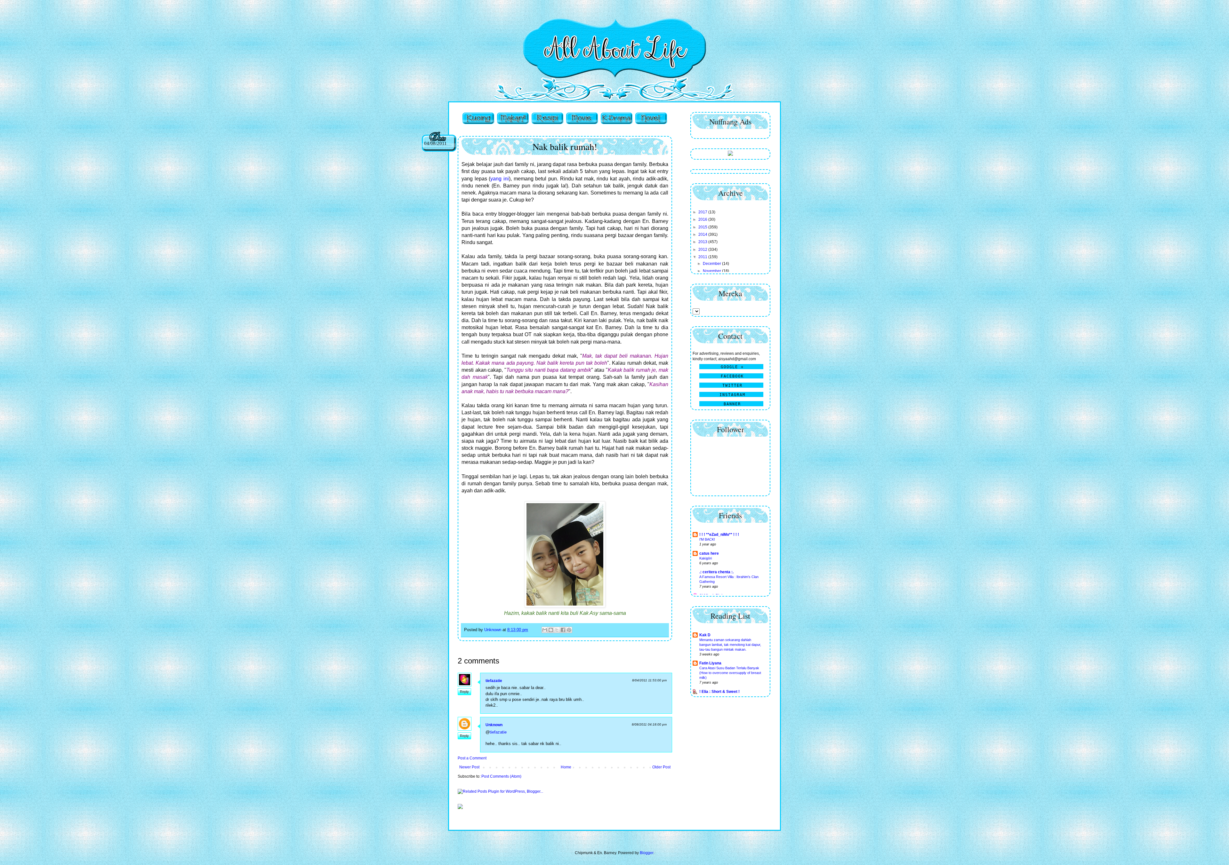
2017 (703, 212)
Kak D (705, 635)
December (712, 263)
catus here (709, 553)
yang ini (499, 178)
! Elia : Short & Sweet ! (719, 691)
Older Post (661, 767)
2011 (703, 257)
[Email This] (545, 630)
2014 (703, 234)
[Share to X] (557, 630)
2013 (703, 242)
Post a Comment (472, 758)
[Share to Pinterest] (569, 630)
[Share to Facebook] (563, 630)
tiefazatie (494, 681)
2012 (703, 249)
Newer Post (469, 767)
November (712, 271)
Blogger (646, 853)
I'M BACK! (707, 539)
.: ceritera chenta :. (716, 572)
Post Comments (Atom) (501, 776)
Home (566, 767)
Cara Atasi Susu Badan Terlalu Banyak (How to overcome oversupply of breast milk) (730, 672)
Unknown (494, 725)
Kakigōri (705, 558)
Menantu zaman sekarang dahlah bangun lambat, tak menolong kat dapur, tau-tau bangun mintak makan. (730, 644)
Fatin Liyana (710, 663)
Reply (464, 692)
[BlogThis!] (551, 630)
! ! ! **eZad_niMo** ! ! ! (719, 534)
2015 (703, 227)
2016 (703, 219)
